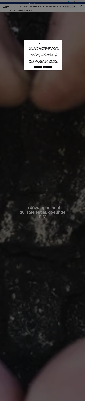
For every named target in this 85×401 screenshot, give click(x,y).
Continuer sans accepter (56, 41)
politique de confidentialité (39, 63)
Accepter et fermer (47, 67)
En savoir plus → (38, 67)
